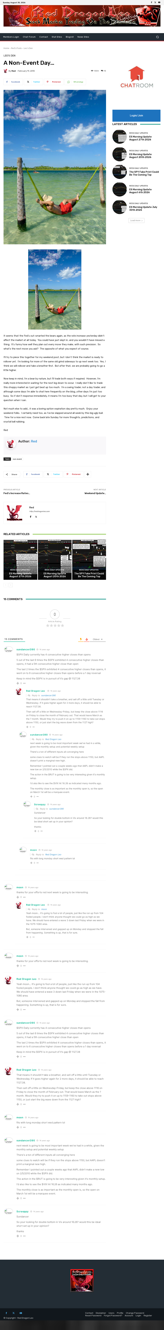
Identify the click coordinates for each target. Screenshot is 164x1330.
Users (111, 1313)
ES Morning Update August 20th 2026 (55, 575)
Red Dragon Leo (35, 690)
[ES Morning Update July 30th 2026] (119, 207)
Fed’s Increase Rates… (17, 493)
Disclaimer (101, 1313)
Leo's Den (28, 48)
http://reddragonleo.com (39, 511)
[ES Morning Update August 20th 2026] (55, 559)
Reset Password (93, 1315)
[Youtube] (159, 2)
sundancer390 (48, 695)
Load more (135, 220)
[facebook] (30, 516)
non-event (17, 459)
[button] (157, 37)
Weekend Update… (95, 493)
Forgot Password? (113, 1315)
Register (148, 1315)
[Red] (6, 71)
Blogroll (70, 37)
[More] (87, 474)
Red (14, 71)
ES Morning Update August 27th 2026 (20, 575)
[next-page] (11, 585)
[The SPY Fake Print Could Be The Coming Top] (89, 559)
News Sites (83, 37)
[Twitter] (155, 2)
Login (138, 1315)
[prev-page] (6, 585)
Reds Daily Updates (20, 570)
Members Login (11, 37)
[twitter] (36, 516)
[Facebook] (151, 2)
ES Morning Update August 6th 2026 (140, 191)
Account (129, 1315)
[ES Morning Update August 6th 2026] (119, 189)
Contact (43, 37)
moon (44, 909)
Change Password (135, 1313)
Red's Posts (16, 48)
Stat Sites (57, 37)
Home (6, 48)
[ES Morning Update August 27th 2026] (20, 559)
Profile (120, 1313)
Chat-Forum (29, 37)
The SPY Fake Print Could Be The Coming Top (89, 575)
